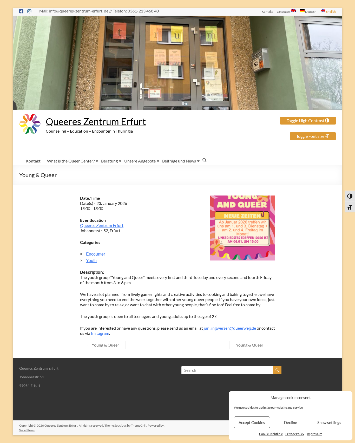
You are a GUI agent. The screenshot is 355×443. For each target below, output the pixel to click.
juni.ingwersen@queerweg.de (230, 327)
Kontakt (267, 11)
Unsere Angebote (140, 160)
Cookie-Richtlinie (271, 434)
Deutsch (311, 11)
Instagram (100, 333)
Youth (91, 260)
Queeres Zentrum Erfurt (96, 121)
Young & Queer (103, 344)
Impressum (314, 434)
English (330, 11)
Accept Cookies (252, 422)
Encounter (95, 254)
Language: (284, 11)
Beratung (109, 160)
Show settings (329, 422)
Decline (290, 422)
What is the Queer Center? (71, 160)
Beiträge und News (179, 160)
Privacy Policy (294, 434)
